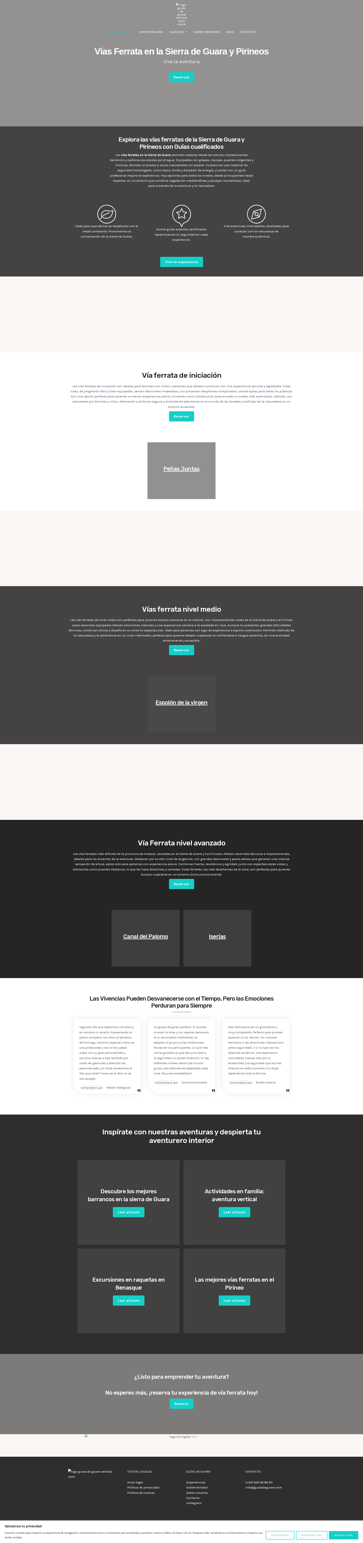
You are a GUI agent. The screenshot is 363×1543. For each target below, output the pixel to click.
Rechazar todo (312, 1535)
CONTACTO (248, 32)
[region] (181, 1531)
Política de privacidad (143, 1487)
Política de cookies (141, 1493)
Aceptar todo (343, 1535)
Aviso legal (135, 1482)
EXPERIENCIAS (118, 32)
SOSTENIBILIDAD (151, 32)
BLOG (230, 32)
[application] (131, 32)
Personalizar (280, 1535)
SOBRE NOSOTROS (207, 32)
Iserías (217, 936)
